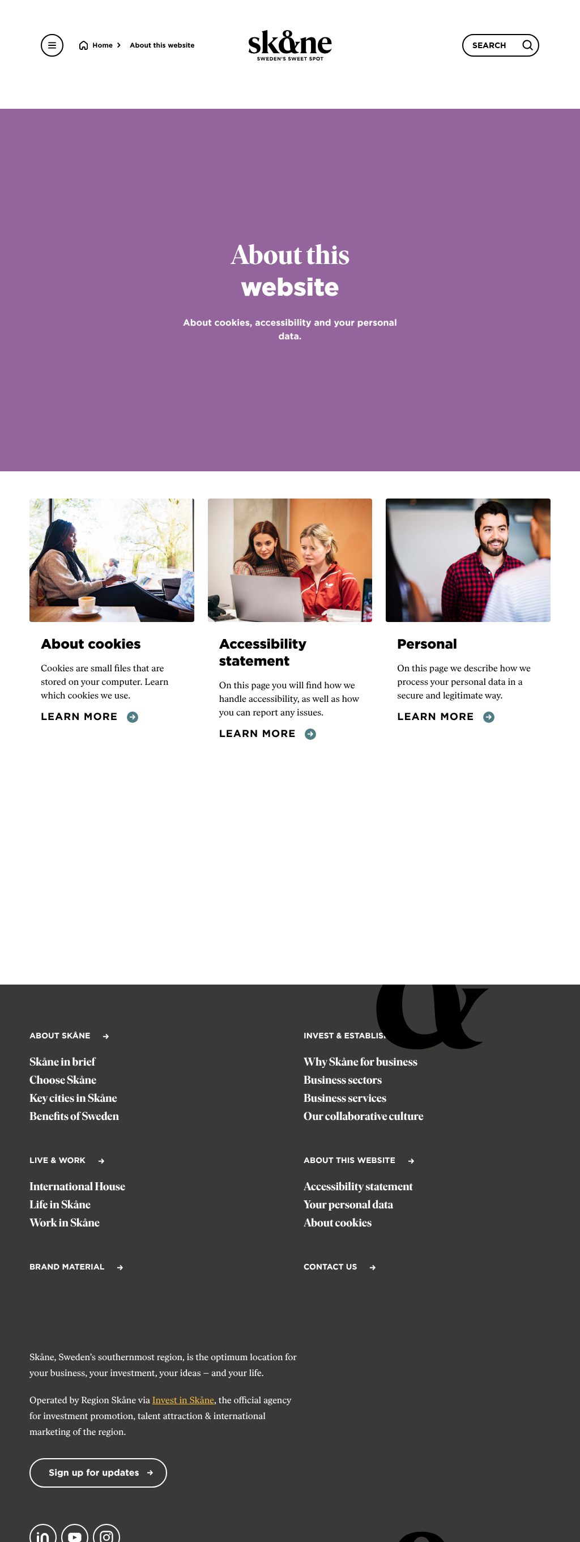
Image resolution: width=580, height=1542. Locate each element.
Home (102, 45)
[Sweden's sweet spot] (290, 45)
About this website (162, 45)
